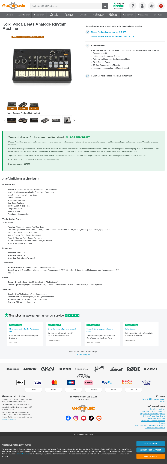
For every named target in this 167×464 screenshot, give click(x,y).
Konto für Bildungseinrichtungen (153, 399)
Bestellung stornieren (157, 409)
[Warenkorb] (151, 6)
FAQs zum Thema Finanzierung (154, 416)
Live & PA (133, 390)
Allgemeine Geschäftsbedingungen (152, 414)
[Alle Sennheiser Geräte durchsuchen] (14, 369)
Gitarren (34, 390)
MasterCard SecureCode (127, 382)
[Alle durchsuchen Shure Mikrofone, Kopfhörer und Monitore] (31, 369)
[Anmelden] (142, 5)
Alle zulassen (150, 456)
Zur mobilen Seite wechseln (155, 428)
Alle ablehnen (150, 444)
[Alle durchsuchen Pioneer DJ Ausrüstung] (83, 369)
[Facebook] (68, 420)
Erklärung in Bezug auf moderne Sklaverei (150, 425)
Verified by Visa (146, 382)
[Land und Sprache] (161, 5)
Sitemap (162, 423)
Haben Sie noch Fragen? (111, 76)
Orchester (93, 390)
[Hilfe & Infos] (132, 5)
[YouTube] (83, 420)
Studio (113, 390)
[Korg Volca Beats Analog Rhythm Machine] (12, 120)
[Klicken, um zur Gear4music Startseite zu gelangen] (13, 6)
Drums (53, 390)
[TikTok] (91, 420)
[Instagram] (75, 420)
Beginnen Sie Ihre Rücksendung (153, 411)
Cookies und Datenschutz (156, 418)
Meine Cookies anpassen (150, 450)
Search (105, 6)
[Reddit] (99, 420)
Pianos (73, 390)
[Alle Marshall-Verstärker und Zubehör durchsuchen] (118, 369)
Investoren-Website (9, 419)
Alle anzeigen (83, 355)
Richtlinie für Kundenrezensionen (153, 421)
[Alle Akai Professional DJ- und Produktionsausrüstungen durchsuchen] (49, 369)
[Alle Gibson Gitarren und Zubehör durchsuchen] (100, 369)
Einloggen (161, 401)
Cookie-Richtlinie (23, 454)
